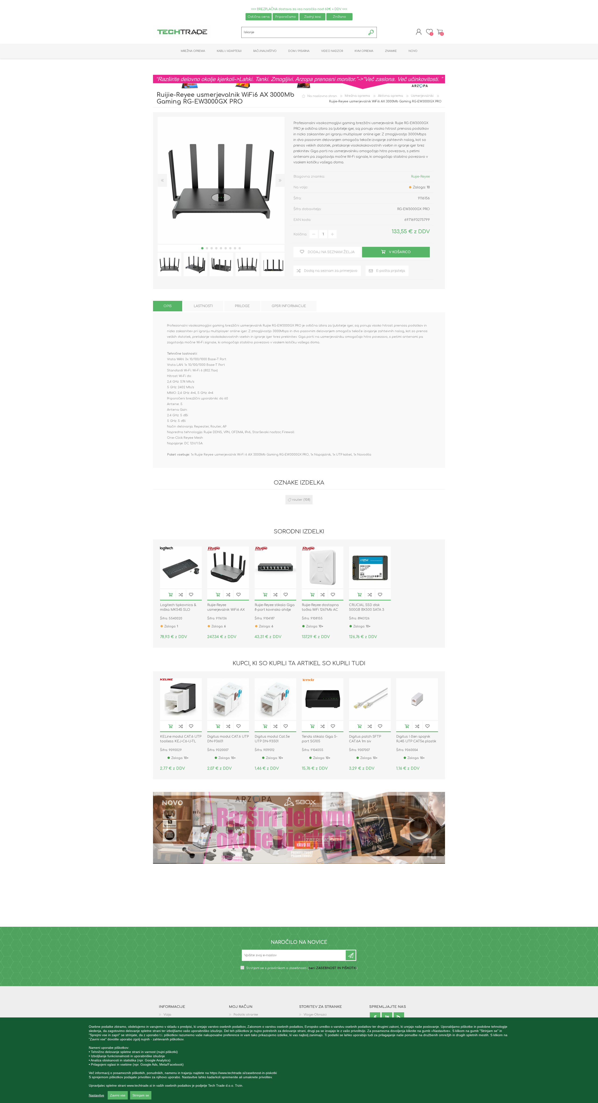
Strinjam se (140, 1095)
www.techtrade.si (139, 1085)
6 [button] (225, 248)
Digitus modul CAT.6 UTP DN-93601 (228, 739)
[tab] (167, 306)
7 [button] (230, 248)
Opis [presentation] (168, 306)
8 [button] (235, 248)
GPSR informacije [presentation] (289, 306)
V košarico (170, 594)
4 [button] (216, 248)
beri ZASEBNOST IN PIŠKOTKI (332, 968)
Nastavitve (96, 1095)
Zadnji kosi (312, 16)
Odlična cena (259, 16)
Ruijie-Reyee (420, 176)
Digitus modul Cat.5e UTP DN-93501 (272, 739)
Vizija (167, 1014)
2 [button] (207, 248)
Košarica (439, 32)
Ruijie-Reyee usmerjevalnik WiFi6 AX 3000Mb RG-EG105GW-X (227, 609)
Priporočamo (285, 16)
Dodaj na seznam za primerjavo (181, 594)
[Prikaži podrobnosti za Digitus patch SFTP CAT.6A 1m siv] (370, 699)
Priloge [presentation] (242, 306)
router (297, 499)
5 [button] (221, 248)
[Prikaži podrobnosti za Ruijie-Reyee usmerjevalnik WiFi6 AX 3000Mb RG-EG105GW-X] (228, 567)
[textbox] (304, 32)
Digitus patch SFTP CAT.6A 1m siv (365, 739)
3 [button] (211, 248)
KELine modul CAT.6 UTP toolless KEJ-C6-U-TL (180, 739)
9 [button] (239, 248)
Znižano (339, 16)
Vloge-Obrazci (315, 1014)
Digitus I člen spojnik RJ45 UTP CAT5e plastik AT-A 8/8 (416, 741)
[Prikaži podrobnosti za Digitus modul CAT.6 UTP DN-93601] (228, 699)
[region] (299, 1060)
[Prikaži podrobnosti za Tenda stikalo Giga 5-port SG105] (323, 699)
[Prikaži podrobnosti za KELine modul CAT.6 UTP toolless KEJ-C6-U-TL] (181, 699)
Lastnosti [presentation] (203, 306)
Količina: (300, 234)
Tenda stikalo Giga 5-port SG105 (319, 739)
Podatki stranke (246, 1014)
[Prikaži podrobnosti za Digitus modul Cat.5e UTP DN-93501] (275, 699)
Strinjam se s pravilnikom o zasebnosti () (301, 968)
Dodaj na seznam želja (191, 594)
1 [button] (202, 248)
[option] (169, 264)
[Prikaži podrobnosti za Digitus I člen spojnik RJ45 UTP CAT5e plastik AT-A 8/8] (417, 699)
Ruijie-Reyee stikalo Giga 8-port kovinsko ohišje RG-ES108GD (275, 609)
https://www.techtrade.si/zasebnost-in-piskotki (243, 1073)
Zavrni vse (117, 1095)
